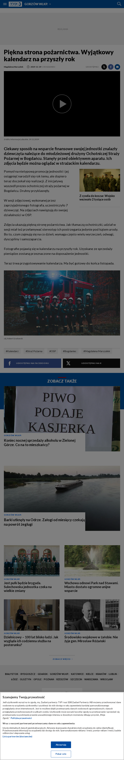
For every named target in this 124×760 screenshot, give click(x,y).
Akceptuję (61, 744)
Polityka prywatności (21, 718)
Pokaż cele (61, 754)
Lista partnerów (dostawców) (17, 736)
